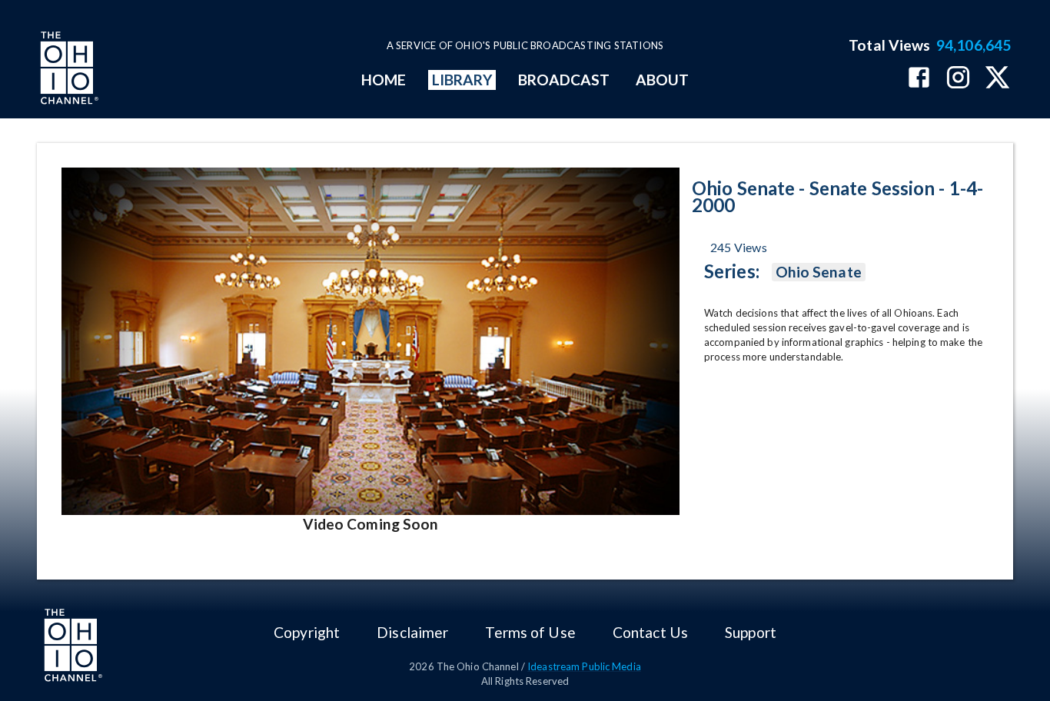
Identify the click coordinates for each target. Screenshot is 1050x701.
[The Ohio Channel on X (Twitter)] (997, 79)
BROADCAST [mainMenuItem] (564, 79)
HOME (383, 79)
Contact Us (650, 632)
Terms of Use (530, 632)
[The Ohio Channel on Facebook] (918, 79)
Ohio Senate (819, 272)
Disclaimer (412, 632)
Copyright (307, 632)
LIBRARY (462, 79)
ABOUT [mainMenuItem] (662, 79)
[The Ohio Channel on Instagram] (958, 79)
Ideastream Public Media (584, 666)
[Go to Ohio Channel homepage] (67, 70)
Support (750, 632)
